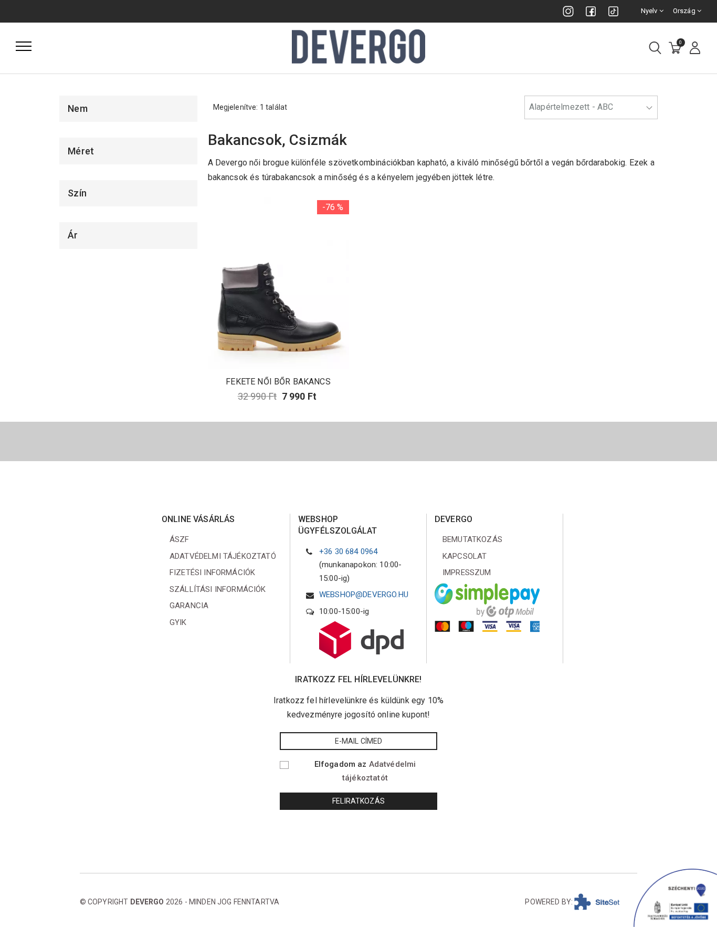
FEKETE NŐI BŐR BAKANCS (278, 382)
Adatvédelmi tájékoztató (223, 556)
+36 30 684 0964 (348, 551)
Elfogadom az (365, 771)
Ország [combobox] (685, 11)
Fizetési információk (212, 572)
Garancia (189, 605)
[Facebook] (590, 11)
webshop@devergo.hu (363, 594)
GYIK (178, 622)
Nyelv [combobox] (650, 11)
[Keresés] (655, 48)
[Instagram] (568, 11)
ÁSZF (179, 539)
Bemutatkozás (472, 539)
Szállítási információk (218, 589)
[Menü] (23, 46)
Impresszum (466, 572)
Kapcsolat (464, 556)
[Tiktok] (613, 11)
